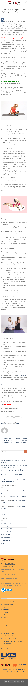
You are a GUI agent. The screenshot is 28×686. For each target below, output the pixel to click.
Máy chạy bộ (6, 617)
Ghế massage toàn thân (9, 602)
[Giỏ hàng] (25, 2)
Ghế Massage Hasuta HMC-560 (18, 496)
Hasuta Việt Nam (21, 669)
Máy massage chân (8, 604)
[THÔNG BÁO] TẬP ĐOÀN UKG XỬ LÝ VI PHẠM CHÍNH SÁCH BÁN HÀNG (13, 480)
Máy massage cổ (7, 607)
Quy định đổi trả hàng (8, 636)
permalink (17, 423)
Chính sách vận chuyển (9, 633)
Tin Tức (3, 543)
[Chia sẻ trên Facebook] (10, 417)
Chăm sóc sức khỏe (8, 615)
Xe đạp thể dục (7, 620)
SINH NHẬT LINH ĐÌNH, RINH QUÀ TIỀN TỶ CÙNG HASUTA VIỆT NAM (12, 471)
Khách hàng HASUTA (6, 534)
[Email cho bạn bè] (15, 417)
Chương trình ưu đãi (6, 529)
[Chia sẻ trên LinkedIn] (20, 417)
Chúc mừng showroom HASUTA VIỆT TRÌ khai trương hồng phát (13, 476)
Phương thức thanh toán (9, 638)
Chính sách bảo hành (8, 630)
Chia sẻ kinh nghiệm (6, 7)
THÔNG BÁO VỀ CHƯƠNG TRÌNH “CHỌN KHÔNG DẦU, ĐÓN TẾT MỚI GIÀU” (14, 466)
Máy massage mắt (8, 609)
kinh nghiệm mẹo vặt (16, 7)
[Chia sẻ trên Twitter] (12, 417)
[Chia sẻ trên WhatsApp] (7, 417)
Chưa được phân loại (6, 526)
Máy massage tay (7, 612)
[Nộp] (25, 451)
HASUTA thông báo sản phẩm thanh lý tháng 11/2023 (13, 461)
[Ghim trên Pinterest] (18, 417)
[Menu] (2, 2)
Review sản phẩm (5, 540)
